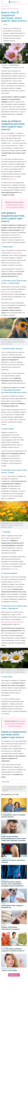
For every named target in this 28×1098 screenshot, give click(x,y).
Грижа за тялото (6, 813)
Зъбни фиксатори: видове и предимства (12, 906)
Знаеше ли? (4, 880)
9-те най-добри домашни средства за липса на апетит (12, 950)
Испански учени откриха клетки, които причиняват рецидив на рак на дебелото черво (12, 884)
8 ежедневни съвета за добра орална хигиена (13, 816)
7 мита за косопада (9, 970)
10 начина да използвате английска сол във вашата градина (15, 723)
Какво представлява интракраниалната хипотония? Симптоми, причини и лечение (13, 838)
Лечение (3, 903)
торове (15, 569)
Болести (3, 834)
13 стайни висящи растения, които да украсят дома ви (15, 204)
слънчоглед (8, 292)
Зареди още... (14, 975)
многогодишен (17, 253)
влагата (13, 179)
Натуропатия (5, 947)
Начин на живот (5, 6)
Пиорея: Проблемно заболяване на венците (10, 928)
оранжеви (4, 419)
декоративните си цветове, (10, 622)
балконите (4, 136)
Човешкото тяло (6, 858)
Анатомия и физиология (8, 968)
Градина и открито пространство (10, 8)
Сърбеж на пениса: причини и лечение (13, 861)
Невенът (4, 476)
